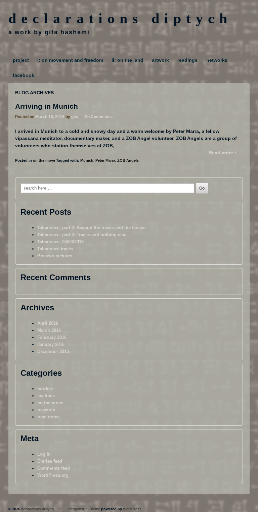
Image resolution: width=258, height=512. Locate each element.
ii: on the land (127, 60)
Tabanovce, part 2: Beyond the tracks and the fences (91, 227)
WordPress (132, 509)
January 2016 (50, 344)
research (46, 409)
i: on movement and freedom (70, 60)
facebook (23, 75)
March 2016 (49, 330)
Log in (44, 454)
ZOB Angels (128, 160)
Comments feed (53, 468)
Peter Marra (105, 160)
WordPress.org (53, 475)
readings (187, 60)
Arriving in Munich (46, 106)
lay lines (46, 395)
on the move (44, 160)
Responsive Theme (84, 509)
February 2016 (52, 337)
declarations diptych (120, 18)
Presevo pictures (54, 255)
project (21, 60)
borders (45, 388)
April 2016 (47, 323)
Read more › (222, 152)
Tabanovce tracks (55, 248)
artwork (160, 60)
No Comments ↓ (99, 116)
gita (74, 116)
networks (216, 60)
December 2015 (53, 351)
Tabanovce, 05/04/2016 (60, 241)
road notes (48, 416)
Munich (86, 160)
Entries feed (49, 461)
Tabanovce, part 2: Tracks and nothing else (81, 234)
